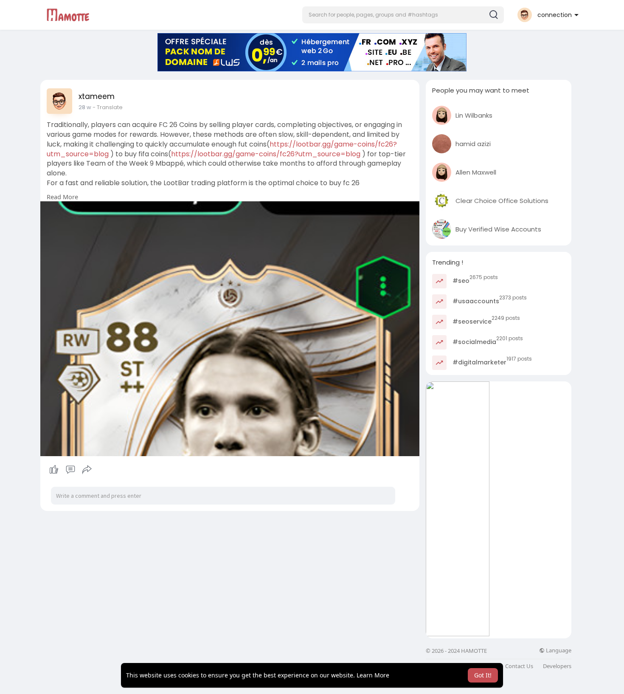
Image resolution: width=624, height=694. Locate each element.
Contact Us (519, 666)
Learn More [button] (373, 675)
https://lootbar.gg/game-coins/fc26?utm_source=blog (265, 154)
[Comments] (70, 470)
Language (558, 650)
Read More (62, 196)
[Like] (70, 470)
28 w (85, 107)
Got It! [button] (483, 675)
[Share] (87, 470)
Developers (557, 666)
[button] (403, 14)
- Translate (108, 107)
